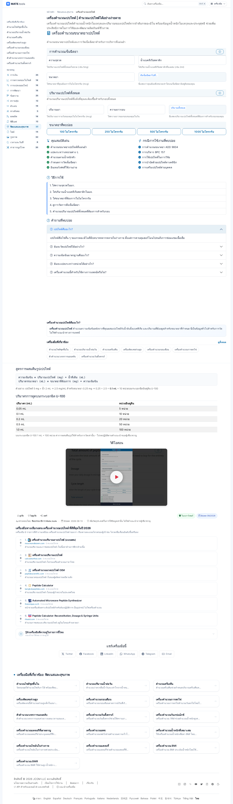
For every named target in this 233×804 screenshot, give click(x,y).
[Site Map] (179, 784)
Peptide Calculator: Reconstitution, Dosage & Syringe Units (65, 615)
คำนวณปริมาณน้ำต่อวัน (18, 32)
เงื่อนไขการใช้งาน (54, 783)
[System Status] (190, 784)
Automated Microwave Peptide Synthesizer (57, 600)
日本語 (124, 798)
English (47, 798)
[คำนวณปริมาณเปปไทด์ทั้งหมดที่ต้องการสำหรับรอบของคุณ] (220, 93)
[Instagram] (185, 784)
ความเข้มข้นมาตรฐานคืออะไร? (71, 255)
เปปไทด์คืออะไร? (63, 229)
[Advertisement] (136, 299)
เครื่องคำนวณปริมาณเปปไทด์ (47, 555)
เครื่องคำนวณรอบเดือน (18, 47)
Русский (134, 798)
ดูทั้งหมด (222, 342)
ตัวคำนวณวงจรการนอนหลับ (21, 58)
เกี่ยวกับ (90, 783)
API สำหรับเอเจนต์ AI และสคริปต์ (32, 786)
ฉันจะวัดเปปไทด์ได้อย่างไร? (69, 246)
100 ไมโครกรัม (69, 131)
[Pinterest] (212, 784)
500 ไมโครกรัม (159, 131)
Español (57, 798)
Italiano (101, 798)
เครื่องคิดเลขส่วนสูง (16, 42)
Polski (153, 798)
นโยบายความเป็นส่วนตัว (26, 783)
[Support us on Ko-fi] (218, 784)
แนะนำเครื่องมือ (67, 786)
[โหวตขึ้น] (20, 539)
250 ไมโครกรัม (114, 131)
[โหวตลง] (20, 546)
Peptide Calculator (42, 585)
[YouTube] (196, 784)
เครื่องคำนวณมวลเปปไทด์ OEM (48, 570)
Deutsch (67, 798)
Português (89, 798)
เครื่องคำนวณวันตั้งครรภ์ (19, 63)
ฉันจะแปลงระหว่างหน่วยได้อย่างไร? (74, 263)
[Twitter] (201, 784)
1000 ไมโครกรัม (204, 131)
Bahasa (144, 798)
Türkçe (177, 798)
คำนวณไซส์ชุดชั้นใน (17, 27)
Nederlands (113, 798)
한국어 (168, 798)
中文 (160, 798)
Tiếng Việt (188, 798)
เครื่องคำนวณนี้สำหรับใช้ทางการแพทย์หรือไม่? (80, 272)
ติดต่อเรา (74, 783)
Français (78, 798)
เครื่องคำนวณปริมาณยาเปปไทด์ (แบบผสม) (54, 539)
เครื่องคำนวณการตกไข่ (18, 52)
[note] (207, 784)
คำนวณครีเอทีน (14, 37)
